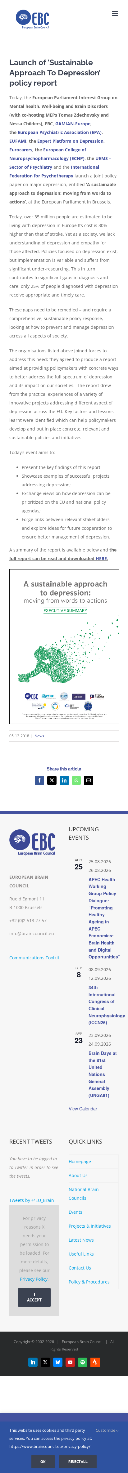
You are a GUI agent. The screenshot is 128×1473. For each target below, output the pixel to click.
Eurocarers (20, 150)
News (39, 736)
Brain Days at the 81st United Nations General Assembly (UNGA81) (103, 1074)
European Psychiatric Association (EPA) (60, 132)
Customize (106, 1430)
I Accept (34, 1297)
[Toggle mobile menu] (115, 13)
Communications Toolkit (34, 958)
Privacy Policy (34, 1279)
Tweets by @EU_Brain (31, 1200)
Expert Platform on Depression (70, 141)
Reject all (78, 1461)
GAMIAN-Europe (72, 124)
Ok (43, 1461)
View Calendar (83, 1108)
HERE (101, 558)
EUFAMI (17, 141)
